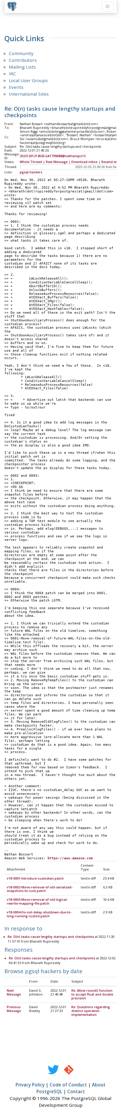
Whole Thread (31, 162)
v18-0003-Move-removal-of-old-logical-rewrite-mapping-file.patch (37, 901)
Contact (76, 1091)
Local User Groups (28, 80)
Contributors (23, 60)
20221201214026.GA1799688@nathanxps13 (52, 156)
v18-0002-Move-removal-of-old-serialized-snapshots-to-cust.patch (40, 889)
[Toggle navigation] (107, 6)
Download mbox (84, 162)
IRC (12, 74)
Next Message (14, 992)
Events (16, 87)
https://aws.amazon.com (70, 858)
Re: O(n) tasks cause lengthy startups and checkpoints (51, 937)
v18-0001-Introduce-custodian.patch (35, 878)
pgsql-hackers (31, 172)
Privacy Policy (30, 1085)
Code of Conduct (68, 1085)
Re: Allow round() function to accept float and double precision (92, 994)
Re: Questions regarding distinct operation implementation (90, 1011)
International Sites (29, 94)
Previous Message (14, 1009)
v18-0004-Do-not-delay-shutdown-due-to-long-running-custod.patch (39, 914)
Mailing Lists (22, 67)
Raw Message (57, 162)
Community (21, 53)
